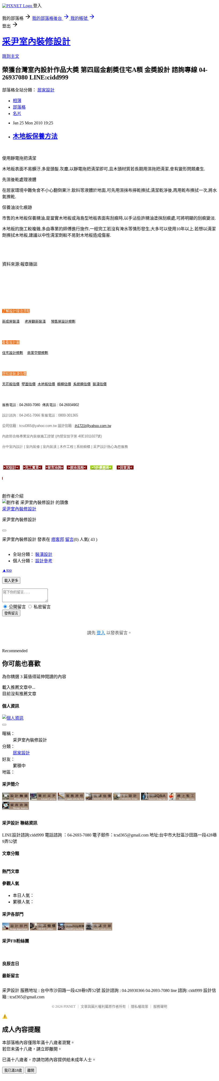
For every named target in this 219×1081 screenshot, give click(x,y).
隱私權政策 (139, 1006)
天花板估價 (10, 384)
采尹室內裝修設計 (36, 41)
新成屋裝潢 (10, 321)
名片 (17, 113)
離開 (30, 1070)
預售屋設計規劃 (63, 321)
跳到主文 (10, 56)
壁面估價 (29, 384)
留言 (69, 539)
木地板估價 (46, 384)
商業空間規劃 (37, 353)
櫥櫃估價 (64, 384)
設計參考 (43, 561)
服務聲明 (160, 1006)
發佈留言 (11, 613)
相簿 (17, 100)
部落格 (19, 107)
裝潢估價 (100, 384)
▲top (7, 570)
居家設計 (45, 90)
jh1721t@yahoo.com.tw (93, 426)
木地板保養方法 (35, 136)
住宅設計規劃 (12, 353)
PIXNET (70, 1006)
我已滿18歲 (13, 1070)
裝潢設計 (43, 554)
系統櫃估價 (82, 384)
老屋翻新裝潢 (35, 321)
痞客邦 (57, 539)
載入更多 (11, 581)
